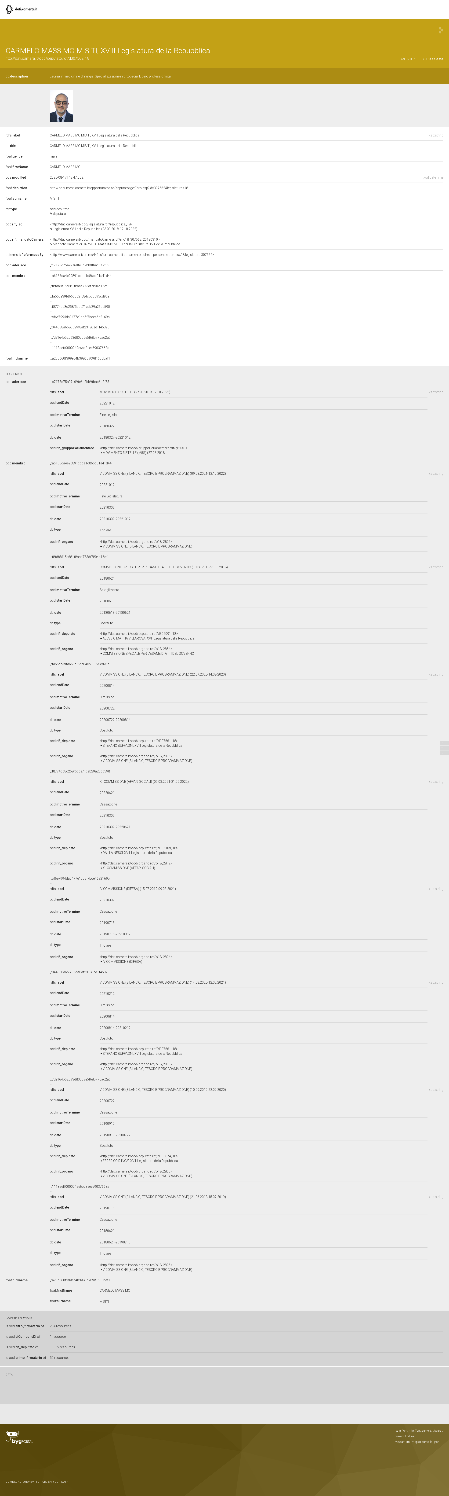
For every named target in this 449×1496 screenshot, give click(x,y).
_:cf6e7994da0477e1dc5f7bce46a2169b (80, 317)
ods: (16, 177)
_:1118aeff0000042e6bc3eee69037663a (79, 348)
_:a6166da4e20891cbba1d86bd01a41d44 (81, 276)
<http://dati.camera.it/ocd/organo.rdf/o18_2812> (136, 865)
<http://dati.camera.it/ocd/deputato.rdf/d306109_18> (139, 850)
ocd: (14, 224)
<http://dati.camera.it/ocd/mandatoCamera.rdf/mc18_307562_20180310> (115, 242)
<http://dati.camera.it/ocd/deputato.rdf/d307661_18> (141, 743)
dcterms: (24, 255)
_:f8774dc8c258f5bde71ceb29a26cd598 (80, 307)
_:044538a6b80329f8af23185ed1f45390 (79, 327)
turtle (425, 1442)
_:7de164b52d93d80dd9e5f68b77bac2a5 (80, 337)
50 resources (59, 1358)
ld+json (434, 1442)
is (25, 1326)
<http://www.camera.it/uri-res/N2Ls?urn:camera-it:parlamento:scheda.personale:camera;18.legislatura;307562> (132, 255)
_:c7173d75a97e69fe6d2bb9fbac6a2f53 (79, 265)
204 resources (60, 1326)
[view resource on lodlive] (441, 30)
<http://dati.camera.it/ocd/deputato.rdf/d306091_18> (147, 636)
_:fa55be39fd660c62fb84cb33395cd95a (79, 296)
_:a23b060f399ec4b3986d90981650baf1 (80, 358)
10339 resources (62, 1347)
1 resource (58, 1336)
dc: (17, 76)
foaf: (15, 156)
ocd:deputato (59, 211)
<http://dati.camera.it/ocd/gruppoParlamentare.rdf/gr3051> (144, 450)
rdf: (11, 209)
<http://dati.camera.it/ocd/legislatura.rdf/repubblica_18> (93, 226)
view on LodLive (404, 1436)
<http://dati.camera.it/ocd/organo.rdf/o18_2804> (136, 959)
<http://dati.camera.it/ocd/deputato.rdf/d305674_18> (139, 1158)
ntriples (416, 1442)
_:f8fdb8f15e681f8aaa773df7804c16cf (78, 286)
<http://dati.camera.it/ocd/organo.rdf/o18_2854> (147, 651)
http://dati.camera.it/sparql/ (426, 1430)
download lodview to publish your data (37, 1481)
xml (408, 1442)
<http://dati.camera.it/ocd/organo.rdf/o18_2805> (146, 544)
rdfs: (13, 135)
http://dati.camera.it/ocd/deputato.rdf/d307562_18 (47, 58)
